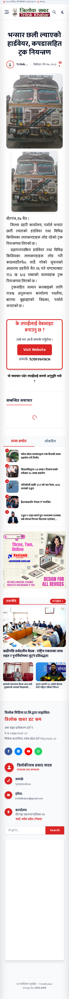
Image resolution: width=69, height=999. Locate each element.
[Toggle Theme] (62, 12)
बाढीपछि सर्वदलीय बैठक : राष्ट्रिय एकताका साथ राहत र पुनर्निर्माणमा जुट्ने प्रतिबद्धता (33, 653)
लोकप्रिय (50, 441)
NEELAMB (40, 988)
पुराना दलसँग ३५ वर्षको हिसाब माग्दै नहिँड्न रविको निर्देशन (49, 685)
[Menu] (7, 12)
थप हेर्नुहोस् (56, 601)
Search (55, 830)
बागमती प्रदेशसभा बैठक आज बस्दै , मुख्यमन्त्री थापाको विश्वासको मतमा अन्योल (17, 687)
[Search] (54, 12)
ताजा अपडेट (19, 441)
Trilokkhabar (46, 984)
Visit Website (34, 349)
